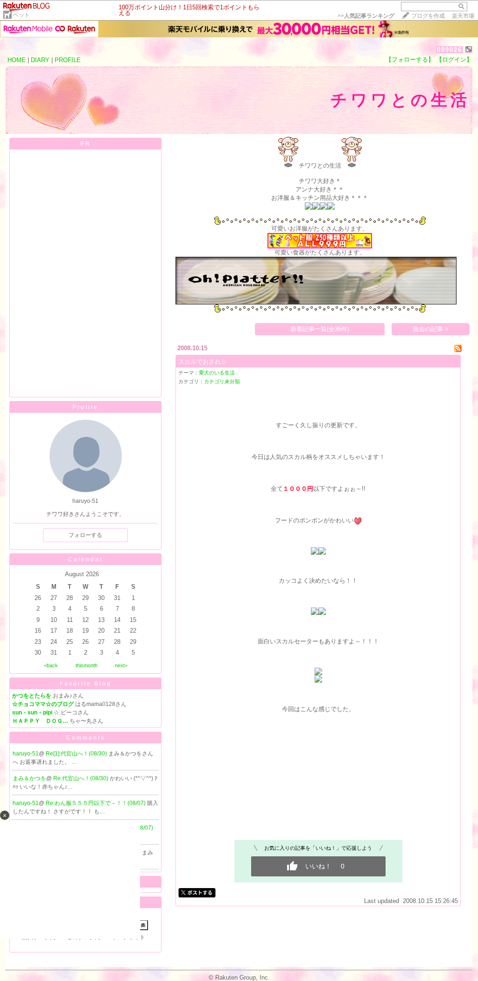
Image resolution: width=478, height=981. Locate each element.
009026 (449, 49)
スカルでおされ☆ (202, 361)
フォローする (85, 535)
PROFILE (68, 60)
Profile (85, 407)
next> (121, 665)
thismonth (87, 665)
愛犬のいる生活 (217, 372)
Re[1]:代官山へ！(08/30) (77, 753)
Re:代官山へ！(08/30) (81, 778)
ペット (21, 15)
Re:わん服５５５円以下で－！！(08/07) (96, 803)
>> (365, 16)
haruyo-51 (26, 753)
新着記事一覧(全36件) (319, 328)
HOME (16, 60)
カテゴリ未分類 (222, 381)
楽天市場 (463, 16)
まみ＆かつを (29, 778)
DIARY (40, 60)
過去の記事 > (431, 328)
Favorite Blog (86, 683)
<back (51, 665)
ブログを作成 (428, 16)
